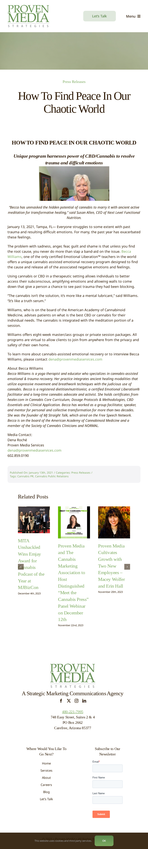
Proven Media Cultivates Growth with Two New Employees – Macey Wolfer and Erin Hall (111, 566)
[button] (21, 567)
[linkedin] (84, 701)
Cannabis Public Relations (52, 476)
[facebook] (61, 701)
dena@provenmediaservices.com (75, 359)
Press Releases (74, 81)
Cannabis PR (25, 476)
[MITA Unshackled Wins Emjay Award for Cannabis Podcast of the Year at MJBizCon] (34, 519)
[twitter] (69, 701)
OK (104, 840)
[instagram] (76, 701)
